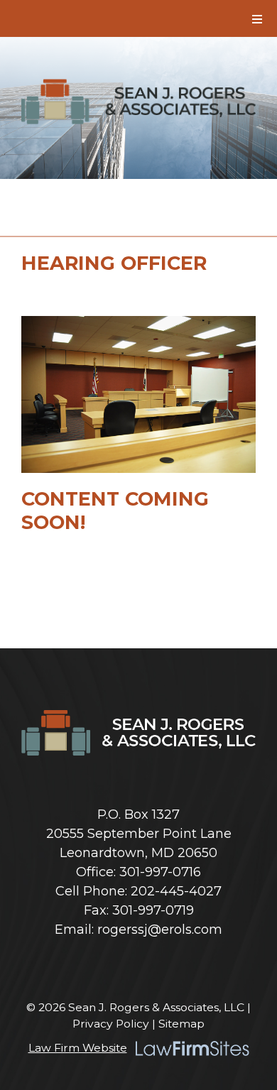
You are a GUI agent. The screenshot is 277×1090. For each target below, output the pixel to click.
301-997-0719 (153, 910)
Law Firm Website (77, 1047)
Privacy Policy (110, 1023)
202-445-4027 (176, 891)
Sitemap (181, 1023)
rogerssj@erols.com (159, 929)
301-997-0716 (160, 872)
